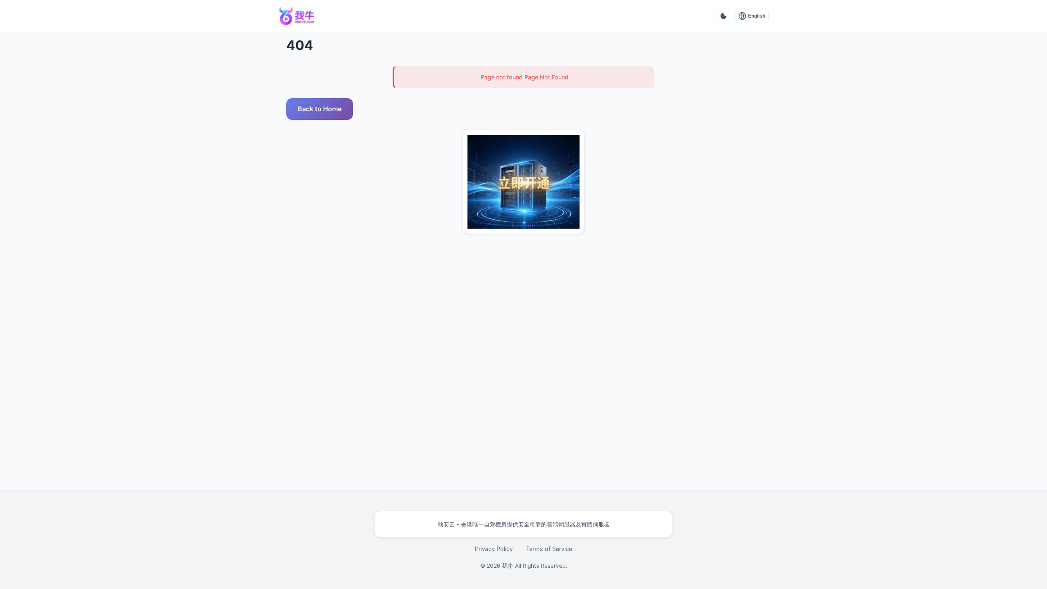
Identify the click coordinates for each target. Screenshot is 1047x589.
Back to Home (320, 109)
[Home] (297, 16)
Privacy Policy (494, 548)
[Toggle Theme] (723, 16)
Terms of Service (549, 548)
